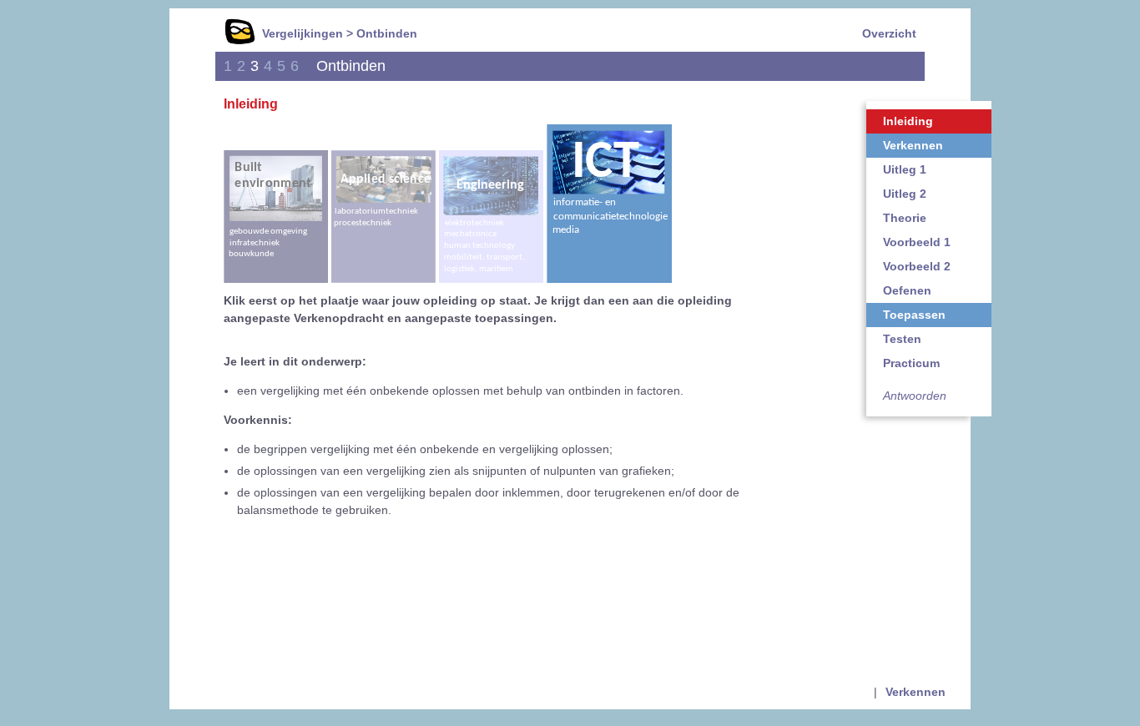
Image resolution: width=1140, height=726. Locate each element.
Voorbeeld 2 (917, 266)
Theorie (904, 217)
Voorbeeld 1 (917, 242)
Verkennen (913, 145)
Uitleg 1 (904, 169)
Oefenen (907, 290)
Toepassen (914, 314)
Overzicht (889, 33)
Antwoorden (914, 395)
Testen (902, 338)
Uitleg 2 (904, 193)
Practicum (911, 363)
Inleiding (908, 121)
